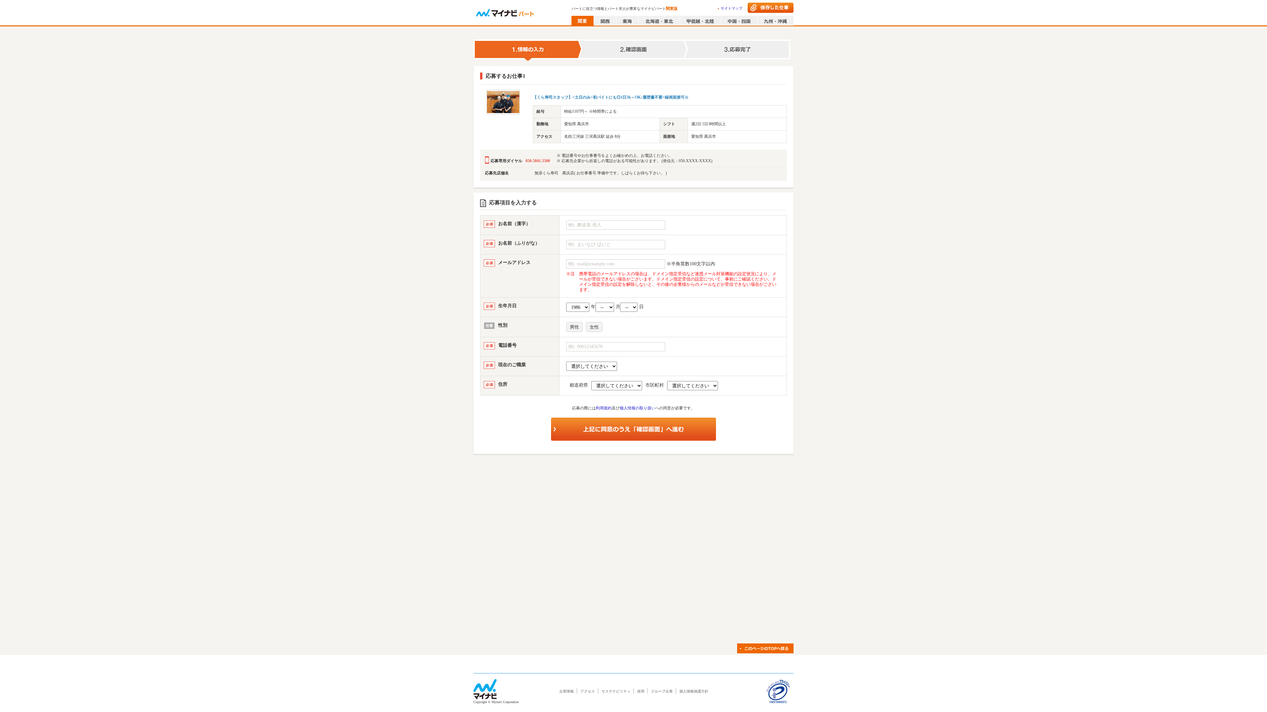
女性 (594, 327)
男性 (574, 327)
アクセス (587, 691)
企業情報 (566, 691)
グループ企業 (662, 691)
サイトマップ (731, 8)
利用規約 (604, 408)
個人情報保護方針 (693, 691)
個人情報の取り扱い (637, 408)
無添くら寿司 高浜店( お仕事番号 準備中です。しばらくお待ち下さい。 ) (601, 173)
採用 (640, 691)
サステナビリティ (616, 691)
